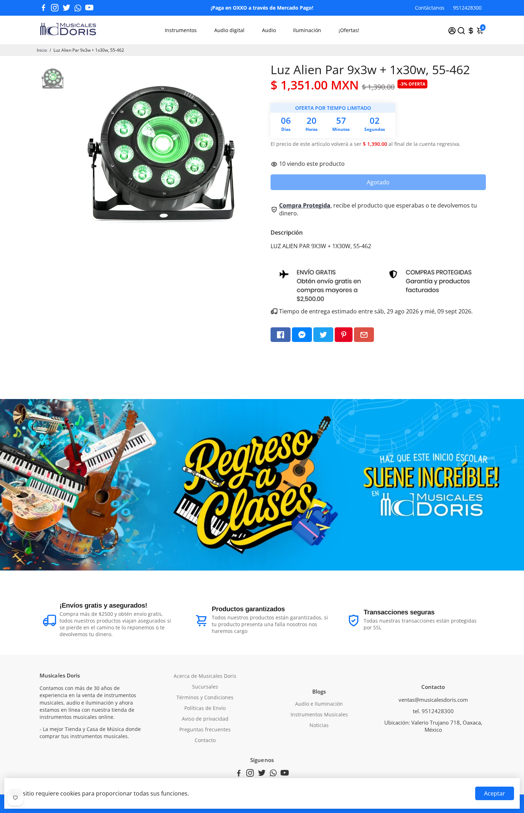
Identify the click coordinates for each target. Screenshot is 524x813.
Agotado (378, 182)
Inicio (42, 50)
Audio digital (229, 30)
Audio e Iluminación (319, 704)
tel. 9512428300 (433, 711)
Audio (269, 30)
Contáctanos (430, 7)
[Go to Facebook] (43, 7)
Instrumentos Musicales (319, 714)
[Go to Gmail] (364, 334)
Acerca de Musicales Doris (205, 676)
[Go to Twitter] (66, 7)
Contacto (205, 740)
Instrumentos (181, 30)
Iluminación (307, 30)
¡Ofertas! (349, 30)
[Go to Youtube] (89, 7)
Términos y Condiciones (204, 697)
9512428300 (467, 7)
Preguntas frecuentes (205, 729)
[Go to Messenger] (302, 334)
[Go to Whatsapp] (78, 7)
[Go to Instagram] (54, 7)
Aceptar (494, 793)
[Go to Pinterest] (344, 334)
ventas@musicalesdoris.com (433, 699)
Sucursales (205, 687)
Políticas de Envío (205, 708)
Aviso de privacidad (205, 719)
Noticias (319, 725)
